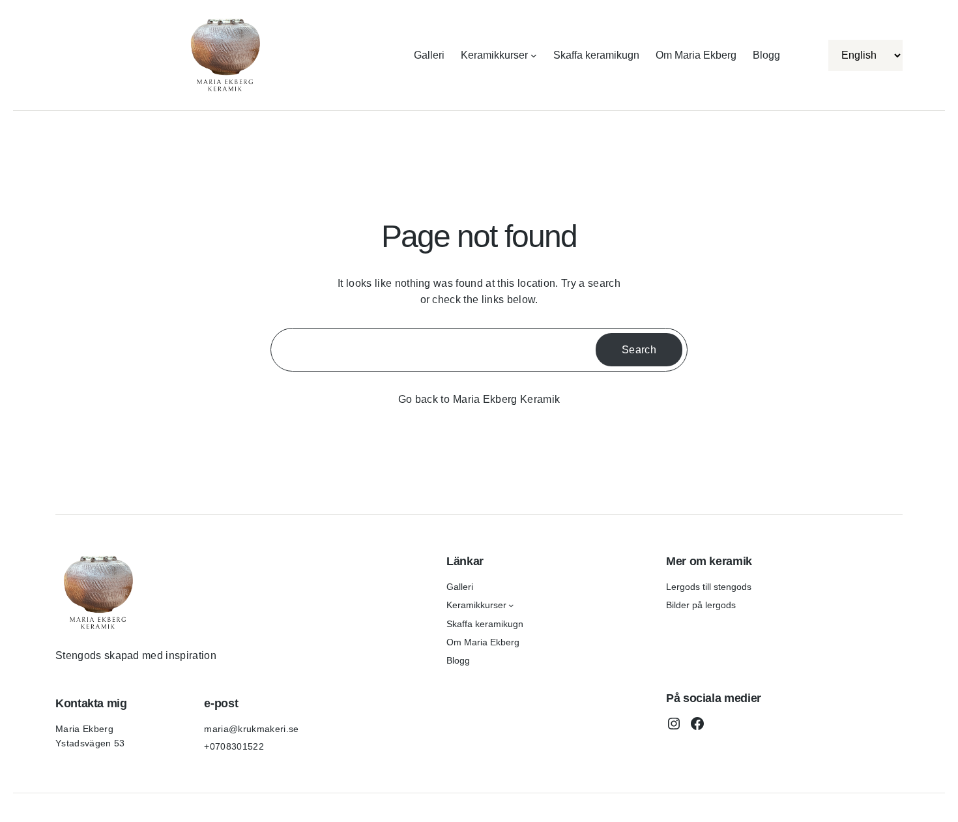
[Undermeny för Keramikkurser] (533, 55)
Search (639, 349)
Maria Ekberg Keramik (506, 399)
